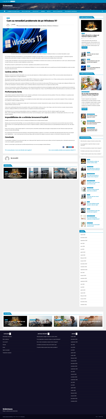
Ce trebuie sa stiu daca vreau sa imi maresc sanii (90, 322)
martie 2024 (83, 255)
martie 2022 (83, 292)
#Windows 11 (55, 25)
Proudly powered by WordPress (8, 416)
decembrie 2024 (84, 237)
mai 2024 (82, 249)
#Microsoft (40, 25)
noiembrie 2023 (84, 266)
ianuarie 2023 (83, 275)
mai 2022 (82, 287)
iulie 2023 (83, 272)
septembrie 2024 (84, 240)
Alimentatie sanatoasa (14, 11)
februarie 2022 (83, 295)
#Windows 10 (50, 25)
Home (97, 416)
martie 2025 (83, 234)
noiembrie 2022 (84, 278)
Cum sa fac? (36, 11)
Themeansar (23, 416)
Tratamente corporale (71, 11)
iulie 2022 (83, 284)
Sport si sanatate (57, 11)
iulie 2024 (83, 243)
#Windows (45, 25)
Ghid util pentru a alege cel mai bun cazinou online (15, 174)
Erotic (49, 11)
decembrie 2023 (84, 263)
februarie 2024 (74, 358)
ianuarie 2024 (83, 260)
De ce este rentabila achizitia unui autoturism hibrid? (61, 150)
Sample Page (100, 416)
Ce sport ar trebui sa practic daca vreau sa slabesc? (91, 153)
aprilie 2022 (83, 290)
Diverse (43, 11)
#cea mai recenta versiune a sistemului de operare (28, 25)
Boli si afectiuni (26, 11)
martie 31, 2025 (86, 38)
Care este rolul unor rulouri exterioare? (38, 174)
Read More (84, 47)
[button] (102, 11)
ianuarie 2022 (83, 298)
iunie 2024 (83, 246)
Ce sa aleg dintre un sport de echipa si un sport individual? (39, 322)
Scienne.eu (7, 5)
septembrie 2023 (84, 269)
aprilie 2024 (83, 252)
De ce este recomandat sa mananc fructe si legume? (90, 94)
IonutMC (13, 24)
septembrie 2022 (84, 281)
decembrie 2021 (84, 301)
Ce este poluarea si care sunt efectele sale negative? (19, 150)
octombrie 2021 (84, 304)
